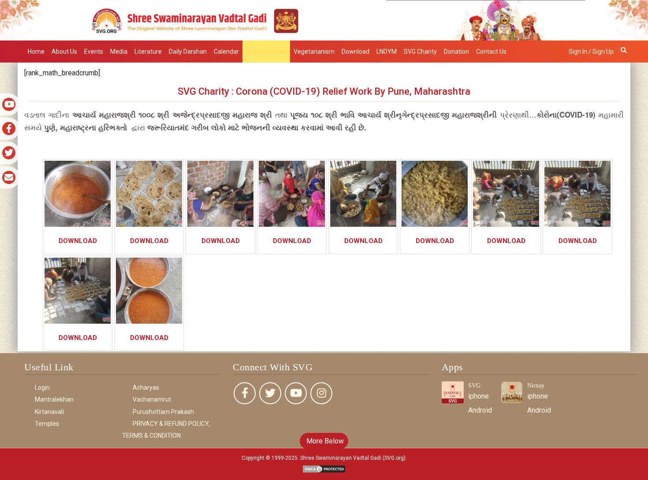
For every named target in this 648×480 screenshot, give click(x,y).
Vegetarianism (314, 51)
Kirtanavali (49, 411)
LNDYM (386, 51)
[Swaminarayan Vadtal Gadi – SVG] (324, 19)
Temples (47, 423)
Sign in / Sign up (591, 51)
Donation (456, 51)
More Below (324, 441)
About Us (64, 51)
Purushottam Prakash (163, 411)
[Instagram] (321, 393)
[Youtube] (296, 393)
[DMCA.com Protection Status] (324, 469)
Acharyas (146, 387)
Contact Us (491, 51)
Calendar (226, 51)
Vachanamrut (152, 399)
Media (118, 51)
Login (42, 387)
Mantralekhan (266, 51)
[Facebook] (245, 393)
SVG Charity (420, 51)
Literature (148, 51)
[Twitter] (270, 393)
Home (36, 51)
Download (355, 51)
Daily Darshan (188, 51)
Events (93, 51)
